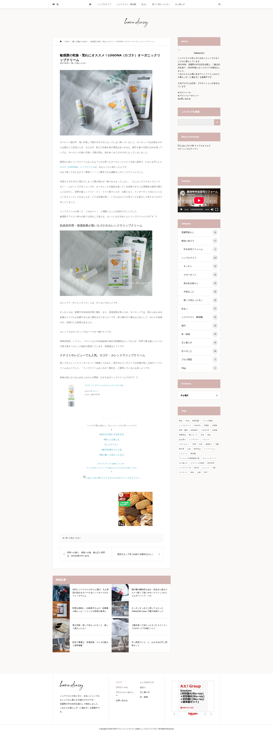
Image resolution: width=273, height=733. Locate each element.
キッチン (200, 266)
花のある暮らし (200, 283)
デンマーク (183, 472)
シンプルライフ (104, 4)
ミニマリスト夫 (185, 468)
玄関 (194, 444)
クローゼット (200, 274)
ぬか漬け (182, 439)
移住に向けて (198, 241)
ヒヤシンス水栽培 (197, 463)
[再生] (181, 209)
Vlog (198, 368)
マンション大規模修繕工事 (189, 458)
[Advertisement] (92, 508)
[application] (199, 200)
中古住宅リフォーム (200, 249)
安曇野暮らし (198, 232)
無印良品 (197, 449)
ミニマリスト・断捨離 (126, 4)
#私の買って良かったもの (111, 455)
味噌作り (208, 444)
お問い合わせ (185, 99)
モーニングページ (209, 458)
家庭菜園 (195, 421)
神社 (192, 472)
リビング (205, 439)
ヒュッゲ (205, 468)
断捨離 (193, 454)
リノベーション (210, 449)
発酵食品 (182, 435)
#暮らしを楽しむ (112, 439)
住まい (144, 4)
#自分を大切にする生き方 (111, 434)
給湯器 (214, 430)
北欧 (214, 468)
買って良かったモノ (161, 4)
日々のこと (198, 351)
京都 (199, 472)
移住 (180, 421)
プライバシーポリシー (189, 95)
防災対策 (210, 463)
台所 (200, 444)
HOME (90, 4)
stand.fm (197, 425)
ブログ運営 (198, 359)
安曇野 (206, 425)
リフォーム (183, 454)
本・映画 (198, 334)
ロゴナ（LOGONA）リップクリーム (77, 167)
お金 (189, 449)
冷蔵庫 (214, 425)
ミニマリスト (194, 439)
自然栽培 (194, 430)
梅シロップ (193, 435)
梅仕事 (181, 449)
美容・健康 (183, 430)
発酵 (217, 444)
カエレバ (96, 391)
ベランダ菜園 (207, 421)
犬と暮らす (180, 4)
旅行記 (196, 468)
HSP (205, 472)
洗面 (209, 435)
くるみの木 (205, 430)
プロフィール (185, 92)
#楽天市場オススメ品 (112, 449)
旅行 (198, 325)
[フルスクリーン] (216, 209)
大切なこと (200, 291)
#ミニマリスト (112, 444)
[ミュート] (212, 209)
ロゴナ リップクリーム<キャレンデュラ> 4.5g (104, 385)
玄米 (202, 435)
